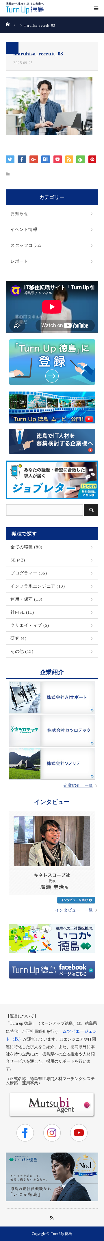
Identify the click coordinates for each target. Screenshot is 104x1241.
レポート (19, 261)
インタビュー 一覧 (74, 910)
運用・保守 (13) (26, 599)
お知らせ (19, 213)
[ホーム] (8, 23)
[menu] (96, 8)
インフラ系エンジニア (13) (37, 586)
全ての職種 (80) (26, 546)
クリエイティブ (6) (29, 625)
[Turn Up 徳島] (25, 8)
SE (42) (17, 559)
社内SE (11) (22, 612)
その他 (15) (22, 651)
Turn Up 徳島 (61, 1233)
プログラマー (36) (28, 572)
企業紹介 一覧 (78, 786)
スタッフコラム (26, 245)
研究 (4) (18, 638)
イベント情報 (23, 229)
